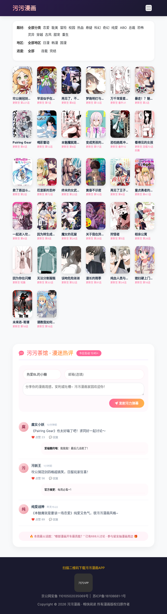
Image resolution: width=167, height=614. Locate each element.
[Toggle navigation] (148, 8)
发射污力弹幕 (128, 403)
